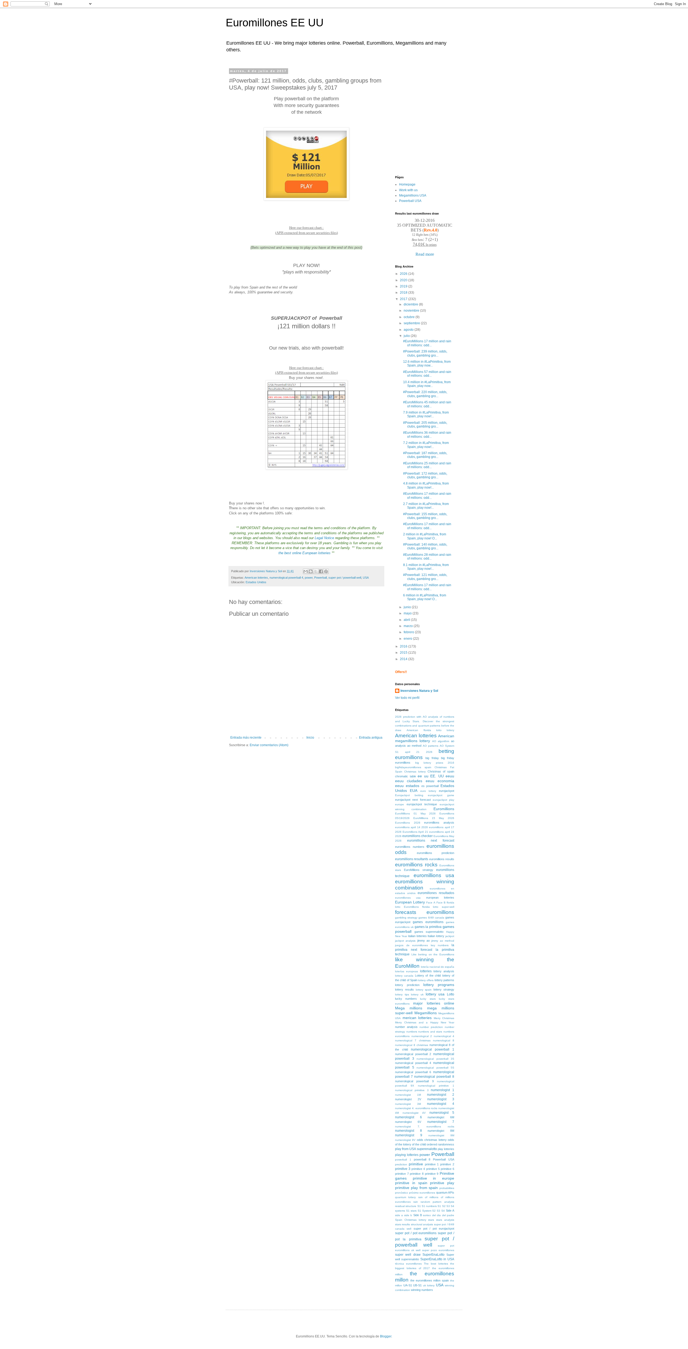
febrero (409, 632)
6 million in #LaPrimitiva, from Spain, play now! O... (424, 597)
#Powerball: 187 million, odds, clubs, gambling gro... (425, 455)
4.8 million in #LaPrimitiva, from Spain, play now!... (426, 485)
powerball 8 (422, 1159)
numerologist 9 (408, 1135)
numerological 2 (421, 1036)
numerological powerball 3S (435, 1058)
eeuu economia (440, 781)
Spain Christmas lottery (410, 1219)
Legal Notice (324, 538)
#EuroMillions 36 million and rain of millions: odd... (427, 434)
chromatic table (405, 776)
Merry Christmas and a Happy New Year (424, 1022)
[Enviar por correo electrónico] (305, 571)
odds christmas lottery (432, 1139)
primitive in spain (411, 1183)
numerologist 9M (441, 1135)
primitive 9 (432, 1173)
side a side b (403, 1215)
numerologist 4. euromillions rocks (416, 1108)
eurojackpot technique (422, 804)
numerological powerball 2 (413, 1054)
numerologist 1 (442, 1090)
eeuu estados (407, 786)
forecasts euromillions (424, 912)
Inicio (310, 737)
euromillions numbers (409, 846)
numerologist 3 (440, 1099)
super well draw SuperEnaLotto (420, 1255)
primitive (416, 1164)
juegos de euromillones (411, 945)
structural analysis (422, 1224)
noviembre (412, 310)
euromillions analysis (439, 822)
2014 (404, 659)
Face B (441, 902)
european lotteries (440, 897)
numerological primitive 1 (436, 1085)
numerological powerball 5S (435, 1067)
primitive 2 (447, 1164)
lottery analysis (443, 971)
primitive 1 (432, 1164)
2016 (404, 646)
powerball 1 (403, 1159)
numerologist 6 (408, 1117)
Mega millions (408, 1008)
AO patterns (430, 745)
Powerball (320, 577)
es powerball (430, 786)
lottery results (404, 989)
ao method (414, 745)
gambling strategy (406, 917)
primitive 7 (402, 1173)
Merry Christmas (444, 1018)
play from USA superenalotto (416, 1149)
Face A (430, 902)
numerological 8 (443, 1040)
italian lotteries (417, 936)
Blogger (385, 1336)
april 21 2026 (418, 751)
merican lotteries (417, 1018)
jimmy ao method (442, 940)
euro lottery (428, 790)
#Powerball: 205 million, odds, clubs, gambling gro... (425, 424)
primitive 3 (402, 1169)
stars (431, 1219)
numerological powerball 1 (432, 1049)
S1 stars (411, 1210)
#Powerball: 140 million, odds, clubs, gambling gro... (425, 546)
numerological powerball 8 (434, 1077)
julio (407, 336)
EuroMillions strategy (418, 869)
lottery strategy (443, 989)
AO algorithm (440, 741)
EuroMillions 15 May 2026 (433, 818)
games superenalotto (429, 931)
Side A (450, 1210)
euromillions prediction (435, 853)
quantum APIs (445, 1192)
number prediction (431, 1027)
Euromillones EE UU (275, 23)
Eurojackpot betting (409, 795)
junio (408, 607)
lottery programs (438, 985)
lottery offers (425, 980)
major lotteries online (433, 1003)
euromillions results (441, 859)
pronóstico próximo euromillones (415, 1192)
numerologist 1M (408, 1094)
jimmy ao (423, 940)
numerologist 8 (408, 1131)
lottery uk (417, 994)
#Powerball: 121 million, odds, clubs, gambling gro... (425, 577)
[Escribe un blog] (310, 571)
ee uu (423, 776)
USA (366, 577)
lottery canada (404, 975)
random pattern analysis (437, 1201)
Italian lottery (436, 936)
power (309, 577)
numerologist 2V (408, 1099)
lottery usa (435, 994)
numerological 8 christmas (411, 1045)
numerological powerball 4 (286, 577)
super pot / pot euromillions (415, 1233)
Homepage (407, 184)
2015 (404, 652)
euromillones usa (408, 897)
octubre (409, 317)
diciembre (411, 304)
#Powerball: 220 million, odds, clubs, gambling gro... (425, 394)
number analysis (406, 1026)
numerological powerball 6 (413, 1072)
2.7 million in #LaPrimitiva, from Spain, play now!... (426, 506)
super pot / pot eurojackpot (434, 1228)
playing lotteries (406, 1155)
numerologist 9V (405, 1139)
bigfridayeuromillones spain (413, 767)
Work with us (408, 190)
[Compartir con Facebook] (321, 571)
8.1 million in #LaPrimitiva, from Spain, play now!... (426, 567)
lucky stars (427, 998)
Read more (424, 254)
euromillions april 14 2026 (411, 827)
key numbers (440, 945)
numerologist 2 (440, 1095)
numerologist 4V (414, 1112)
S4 (443, 1210)
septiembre (412, 323)
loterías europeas (406, 971)
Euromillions (443, 809)
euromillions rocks (416, 864)
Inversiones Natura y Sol (419, 691)
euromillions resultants (411, 859)
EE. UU (437, 776)
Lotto (450, 994)
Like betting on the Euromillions (432, 954)
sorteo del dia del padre (438, 1215)
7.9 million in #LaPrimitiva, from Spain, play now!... (426, 414)
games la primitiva (428, 927)
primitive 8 (417, 1173)
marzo (409, 626)
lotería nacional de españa (437, 966)
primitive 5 (433, 1168)
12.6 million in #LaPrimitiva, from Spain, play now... (427, 363)
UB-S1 (417, 1285)
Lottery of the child (428, 975)
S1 (419, 1206)
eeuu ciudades (408, 781)
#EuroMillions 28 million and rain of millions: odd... (427, 556)
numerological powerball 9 (414, 1081)
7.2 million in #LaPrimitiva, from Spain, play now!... (426, 445)
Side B (417, 1215)
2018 (404, 292)
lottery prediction (407, 985)
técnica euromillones (408, 1263)
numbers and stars (430, 1031)
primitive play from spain (416, 1188)
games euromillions (428, 922)
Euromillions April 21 (415, 831)
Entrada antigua (370, 737)
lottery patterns (444, 980)
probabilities (446, 1188)
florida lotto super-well (438, 906)
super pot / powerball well (344, 577)
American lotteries (256, 577)
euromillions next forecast (430, 840)
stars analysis (445, 1219)
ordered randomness (440, 1144)
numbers (411, 1031)
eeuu (450, 776)
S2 (434, 1210)
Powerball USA (410, 201)
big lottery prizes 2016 (434, 762)
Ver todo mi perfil (407, 698)
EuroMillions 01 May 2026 (415, 813)
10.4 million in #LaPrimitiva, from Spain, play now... (427, 384)
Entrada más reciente (245, 737)
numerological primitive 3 (412, 1090)
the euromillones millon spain (429, 1280)
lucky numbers (406, 998)
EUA (413, 790)
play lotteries (446, 1149)
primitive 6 (447, 1168)
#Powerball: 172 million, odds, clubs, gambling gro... (425, 475)
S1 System (424, 1210)
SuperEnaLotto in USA (437, 1259)
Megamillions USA (412, 195)
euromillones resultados (436, 893)
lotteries (426, 971)
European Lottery (410, 902)
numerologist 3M (408, 1103)
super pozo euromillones (438, 1250)
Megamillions (425, 1013)
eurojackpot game (441, 795)
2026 (404, 274)
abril (407, 620)
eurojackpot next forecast (413, 799)
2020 (404, 280)
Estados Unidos (256, 582)
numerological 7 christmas (413, 1040)
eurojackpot (446, 790)
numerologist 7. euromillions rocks (424, 1126)
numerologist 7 (440, 1122)
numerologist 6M (441, 1117)
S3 (438, 1210)
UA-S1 (407, 1285)
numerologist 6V (408, 1121)
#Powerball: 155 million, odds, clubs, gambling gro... (425, 516)
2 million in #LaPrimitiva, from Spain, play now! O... (424, 536)
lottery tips (402, 994)
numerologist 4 (440, 1104)
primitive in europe (433, 1178)
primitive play (442, 1183)
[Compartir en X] (315, 571)
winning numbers (422, 1289)
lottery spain (424, 989)
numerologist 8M (441, 1130)
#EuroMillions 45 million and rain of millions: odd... (427, 404)
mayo (408, 613)
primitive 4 (418, 1168)
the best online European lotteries (304, 553)
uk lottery (429, 1285)
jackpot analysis (405, 940)
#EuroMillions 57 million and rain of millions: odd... (427, 374)
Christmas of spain (441, 771)
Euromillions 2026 (407, 822)
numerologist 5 (441, 1113)
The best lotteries (436, 1263)
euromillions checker (417, 836)
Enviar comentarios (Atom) (269, 745)
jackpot (449, 936)
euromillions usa (434, 875)
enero (408, 638)
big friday (432, 758)
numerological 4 (444, 1036)
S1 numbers (429, 1206)
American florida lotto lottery (430, 730)
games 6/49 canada (431, 917)
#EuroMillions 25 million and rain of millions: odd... (427, 465)
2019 (404, 286)
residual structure (405, 1206)
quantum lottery (405, 1197)
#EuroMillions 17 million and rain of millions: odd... (427, 343)
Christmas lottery (415, 771)
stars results (402, 1224)
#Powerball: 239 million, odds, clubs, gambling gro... (425, 353)
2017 (404, 299)
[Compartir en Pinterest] (326, 571)
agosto (409, 330)
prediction (401, 1164)
